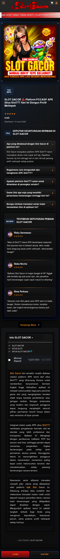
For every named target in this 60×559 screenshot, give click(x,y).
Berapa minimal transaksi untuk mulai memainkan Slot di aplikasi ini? (26, 205)
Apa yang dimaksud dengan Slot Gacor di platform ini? (27, 145)
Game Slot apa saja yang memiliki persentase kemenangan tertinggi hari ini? (28, 194)
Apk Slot (32, 487)
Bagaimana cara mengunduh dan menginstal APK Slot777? (23, 171)
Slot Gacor (15, 373)
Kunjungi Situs (28, 324)
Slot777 (46, 425)
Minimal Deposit (32, 359)
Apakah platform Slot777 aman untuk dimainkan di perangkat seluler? (25, 183)
